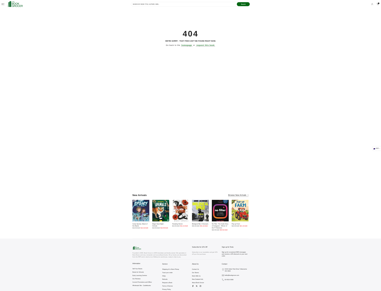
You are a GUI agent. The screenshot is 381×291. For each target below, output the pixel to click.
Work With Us (196, 276)
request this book (205, 45)
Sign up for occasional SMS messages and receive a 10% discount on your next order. (234, 254)
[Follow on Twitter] (197, 286)
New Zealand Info (197, 279)
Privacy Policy (166, 289)
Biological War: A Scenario (200, 224)
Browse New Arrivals (237, 195)
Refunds (164, 279)
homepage (186, 45)
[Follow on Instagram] (200, 286)
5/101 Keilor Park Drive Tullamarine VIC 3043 (236, 270)
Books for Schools (138, 272)
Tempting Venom (177, 224)
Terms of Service (167, 286)
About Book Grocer (198, 282)
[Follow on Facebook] (193, 286)
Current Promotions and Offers (142, 282)
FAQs (164, 276)
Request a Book (167, 282)
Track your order (167, 272)
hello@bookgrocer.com (232, 275)
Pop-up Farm (236, 224)
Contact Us (195, 269)
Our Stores (195, 272)
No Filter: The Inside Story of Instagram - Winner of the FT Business (220, 226)
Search (243, 4)
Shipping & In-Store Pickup (170, 269)
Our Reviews (136, 278)
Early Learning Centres (139, 275)
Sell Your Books (137, 268)
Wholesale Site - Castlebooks (141, 285)
